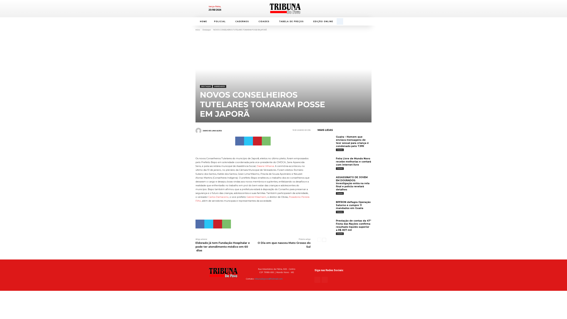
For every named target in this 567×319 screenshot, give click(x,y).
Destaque (207, 30)
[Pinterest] (257, 141)
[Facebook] (349, 8)
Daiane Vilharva (265, 166)
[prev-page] (319, 240)
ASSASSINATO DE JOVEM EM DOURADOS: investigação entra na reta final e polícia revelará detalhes (352, 183)
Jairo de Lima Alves (212, 131)
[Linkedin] (354, 8)
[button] (340, 21)
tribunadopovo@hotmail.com (269, 278)
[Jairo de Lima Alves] (198, 131)
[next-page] (324, 240)
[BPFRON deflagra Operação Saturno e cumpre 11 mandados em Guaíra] (326, 205)
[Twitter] (248, 141)
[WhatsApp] (266, 141)
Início (197, 30)
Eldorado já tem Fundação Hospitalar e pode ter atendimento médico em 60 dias (222, 246)
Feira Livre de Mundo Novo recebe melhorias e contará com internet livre (353, 161)
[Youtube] (325, 280)
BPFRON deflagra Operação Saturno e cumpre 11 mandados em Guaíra (353, 205)
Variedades (219, 86)
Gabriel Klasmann (256, 197)
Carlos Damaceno (218, 197)
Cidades (340, 150)
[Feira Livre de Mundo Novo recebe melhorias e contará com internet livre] (326, 162)
